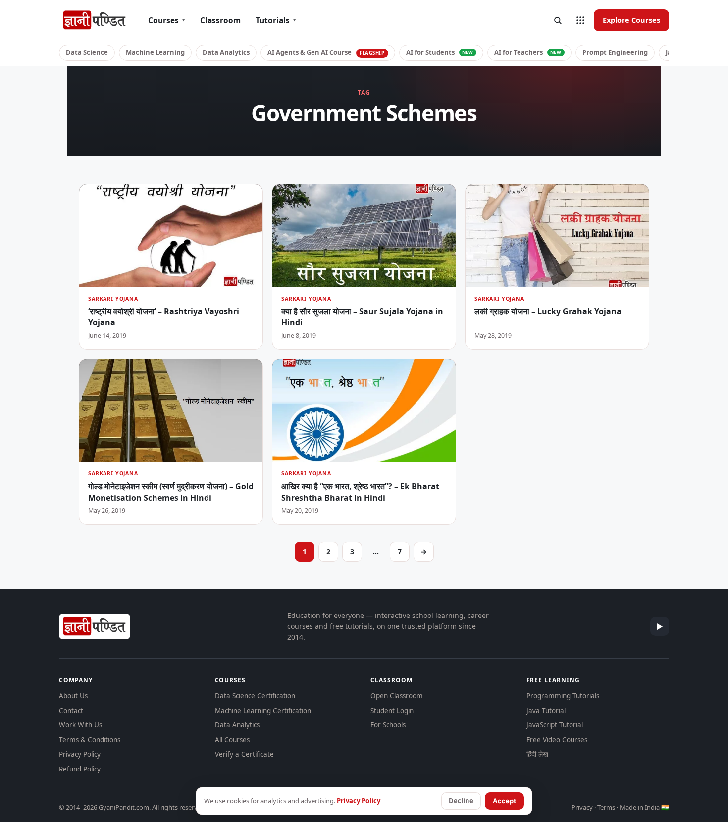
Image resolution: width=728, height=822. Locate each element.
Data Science (87, 52)
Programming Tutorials (562, 695)
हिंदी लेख (537, 754)
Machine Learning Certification (263, 710)
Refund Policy (80, 769)
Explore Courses (631, 20)
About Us (73, 695)
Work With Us (80, 724)
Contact (71, 710)
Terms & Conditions (89, 739)
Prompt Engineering (615, 52)
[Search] (557, 20)
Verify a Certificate (244, 754)
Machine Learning (155, 52)
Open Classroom (396, 695)
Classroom (220, 20)
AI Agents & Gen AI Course (326, 52)
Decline (461, 800)
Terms (606, 807)
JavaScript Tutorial (554, 724)
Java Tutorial (546, 710)
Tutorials (276, 20)
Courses (166, 20)
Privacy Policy (80, 754)
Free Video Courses (556, 739)
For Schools (388, 724)
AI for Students (439, 52)
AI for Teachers (528, 52)
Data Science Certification (255, 695)
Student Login (392, 710)
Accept (504, 801)
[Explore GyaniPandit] (580, 20)
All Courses (232, 739)
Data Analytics (226, 52)
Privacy (582, 807)
